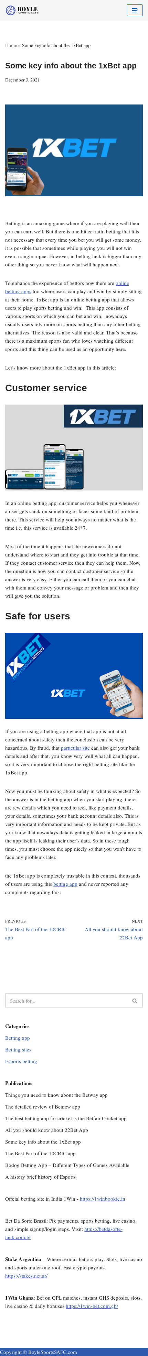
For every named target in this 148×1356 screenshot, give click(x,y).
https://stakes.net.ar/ (26, 1275)
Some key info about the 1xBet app (43, 1141)
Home (11, 45)
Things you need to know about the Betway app (56, 1094)
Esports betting (21, 1061)
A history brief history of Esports (40, 1176)
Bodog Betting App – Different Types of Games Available (67, 1164)
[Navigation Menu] (135, 10)
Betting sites (18, 1049)
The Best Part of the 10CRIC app (40, 1153)
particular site (75, 747)
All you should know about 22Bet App (46, 1129)
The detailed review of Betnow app (42, 1106)
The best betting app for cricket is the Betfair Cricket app (66, 1118)
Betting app (17, 1037)
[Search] (135, 1000)
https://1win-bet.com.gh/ (92, 1305)
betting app (65, 883)
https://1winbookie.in (102, 1198)
